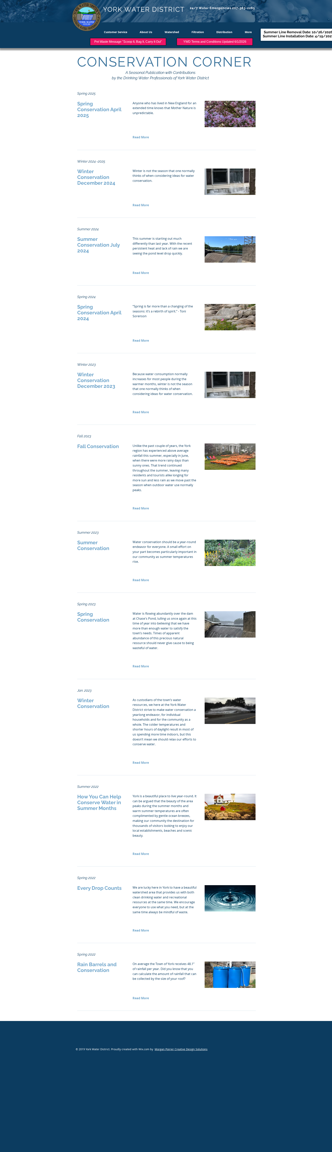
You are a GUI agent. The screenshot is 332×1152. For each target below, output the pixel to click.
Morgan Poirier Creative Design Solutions (181, 1049)
